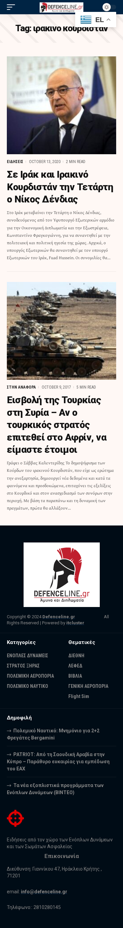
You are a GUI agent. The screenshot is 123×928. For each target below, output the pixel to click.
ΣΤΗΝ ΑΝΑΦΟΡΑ (21, 387)
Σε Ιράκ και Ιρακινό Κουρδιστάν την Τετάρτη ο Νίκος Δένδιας (60, 187)
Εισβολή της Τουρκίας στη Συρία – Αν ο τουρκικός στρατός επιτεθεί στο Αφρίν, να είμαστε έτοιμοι (56, 424)
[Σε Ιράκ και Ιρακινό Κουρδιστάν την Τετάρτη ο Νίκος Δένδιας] (61, 105)
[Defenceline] (61, 7)
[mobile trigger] (12, 7)
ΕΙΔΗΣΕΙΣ (15, 161)
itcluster (75, 622)
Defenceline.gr (58, 616)
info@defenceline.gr (44, 891)
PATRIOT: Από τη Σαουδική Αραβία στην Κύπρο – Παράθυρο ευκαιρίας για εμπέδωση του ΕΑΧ (58, 761)
